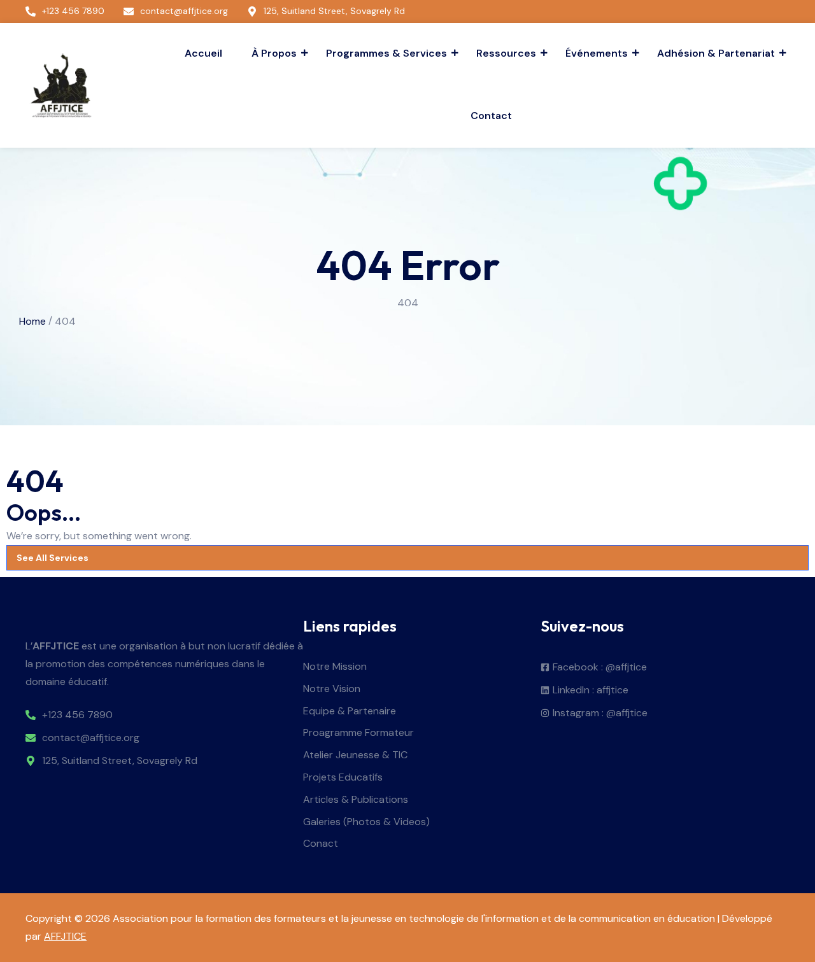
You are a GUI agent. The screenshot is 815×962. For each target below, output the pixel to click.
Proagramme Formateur (358, 733)
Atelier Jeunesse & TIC (355, 755)
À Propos (274, 53)
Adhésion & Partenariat (716, 53)
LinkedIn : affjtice (590, 690)
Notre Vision (331, 689)
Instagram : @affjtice (600, 713)
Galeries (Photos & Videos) (366, 822)
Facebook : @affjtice (600, 667)
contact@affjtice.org (90, 738)
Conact (320, 844)
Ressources (506, 53)
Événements (596, 53)
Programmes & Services (386, 53)
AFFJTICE (65, 936)
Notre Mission (335, 667)
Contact (491, 115)
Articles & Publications (355, 800)
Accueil (203, 53)
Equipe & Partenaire (349, 711)
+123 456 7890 (77, 715)
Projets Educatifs (343, 778)
